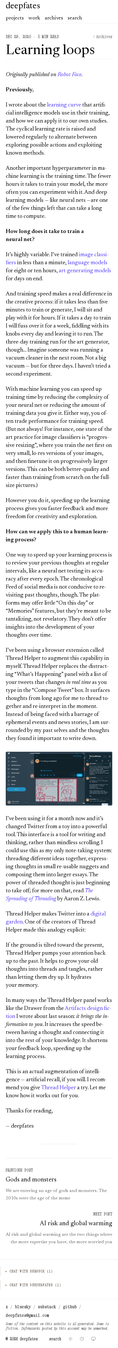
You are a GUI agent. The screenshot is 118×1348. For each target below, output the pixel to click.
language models (87, 263)
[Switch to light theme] (70, 1338)
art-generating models (85, 271)
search (75, 18)
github (70, 1306)
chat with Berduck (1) (29, 1271)
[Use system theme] (93, 1338)
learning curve (64, 105)
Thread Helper (58, 1088)
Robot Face (69, 75)
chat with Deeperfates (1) (33, 1285)
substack (47, 1306)
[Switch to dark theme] (81, 1338)
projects (15, 18)
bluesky (23, 1306)
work (34, 18)
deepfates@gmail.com (27, 1315)
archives (54, 18)
